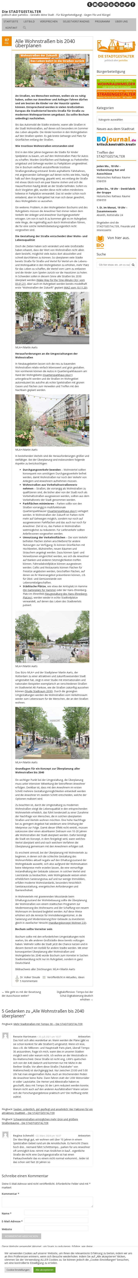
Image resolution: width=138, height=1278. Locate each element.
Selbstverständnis (76, 21)
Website (7, 1229)
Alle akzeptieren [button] (44, 1269)
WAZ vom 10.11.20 (75, 287)
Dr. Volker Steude (30, 977)
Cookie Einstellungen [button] (18, 1269)
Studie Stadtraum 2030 (38, 691)
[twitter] (127, 4)
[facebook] (132, 4)
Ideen (81, 977)
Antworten (84, 1036)
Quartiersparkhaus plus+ (57, 375)
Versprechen (49, 21)
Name (7, 1213)
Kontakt (11, 27)
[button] (24, 28)
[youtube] (111, 4)
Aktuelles (71, 977)
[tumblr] (89, 4)
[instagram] (106, 4)
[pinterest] (100, 4)
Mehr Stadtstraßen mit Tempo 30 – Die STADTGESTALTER (47, 1024)
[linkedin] (122, 4)
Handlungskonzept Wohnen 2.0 (67, 922)
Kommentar (10, 1193)
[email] (95, 4)
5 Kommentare (29, 981)
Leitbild (29, 21)
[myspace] (116, 4)
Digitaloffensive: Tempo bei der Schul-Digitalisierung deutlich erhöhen (75, 995)
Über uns (121, 21)
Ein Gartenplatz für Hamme (39, 590)
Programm (102, 21)
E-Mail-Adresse (12, 1221)
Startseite (11, 21)
